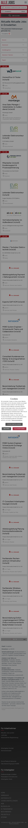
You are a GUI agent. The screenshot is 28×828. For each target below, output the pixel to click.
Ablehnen (6, 428)
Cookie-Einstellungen (14, 424)
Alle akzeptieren (19, 428)
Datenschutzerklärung (16, 420)
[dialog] (14, 414)
